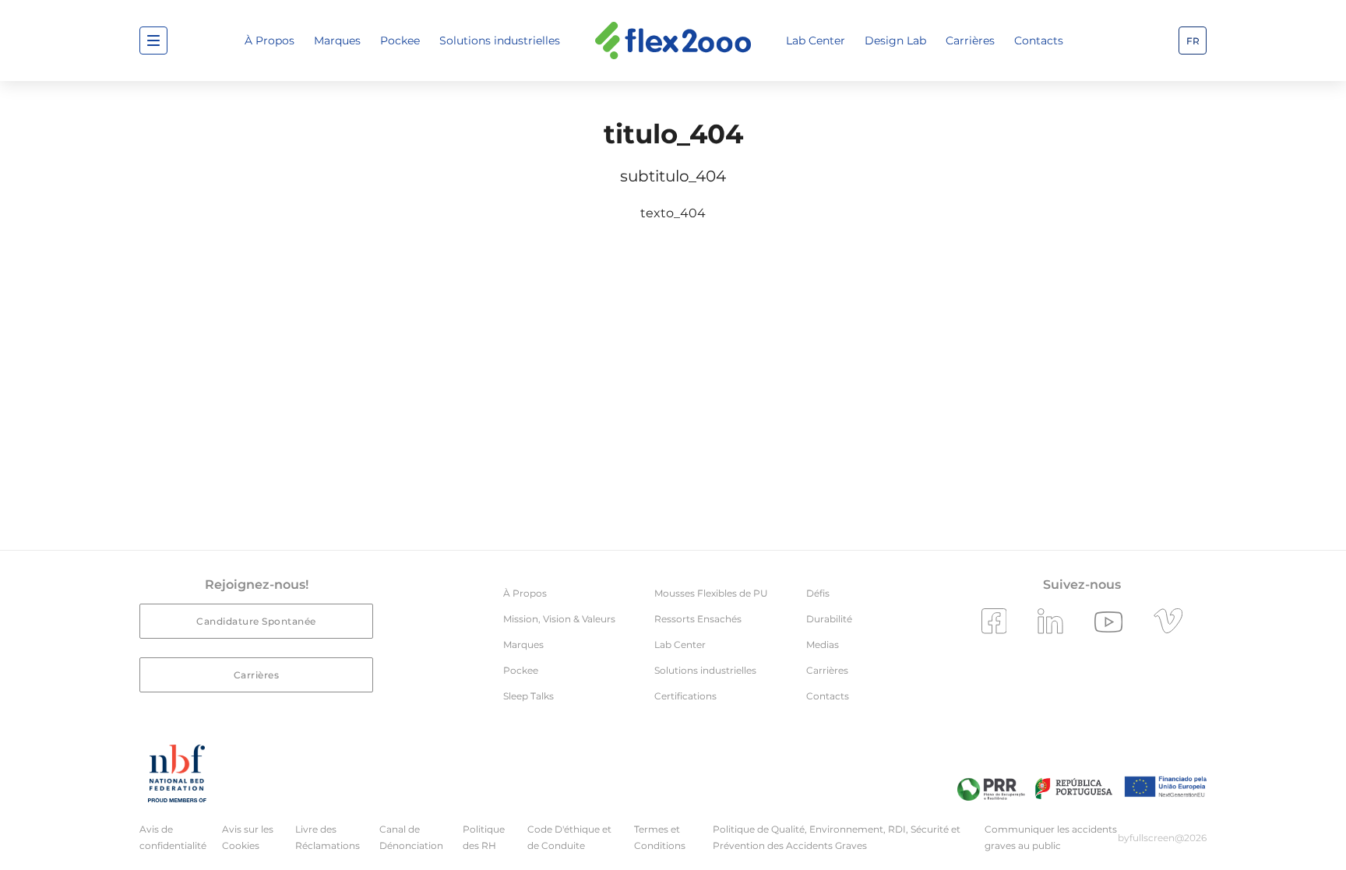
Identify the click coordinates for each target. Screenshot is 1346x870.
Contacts (1038, 40)
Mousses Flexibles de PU (711, 593)
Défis (818, 593)
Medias (822, 644)
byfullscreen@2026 (1162, 838)
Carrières (970, 40)
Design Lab (895, 40)
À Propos (269, 40)
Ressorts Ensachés (698, 619)
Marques (337, 40)
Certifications (685, 696)
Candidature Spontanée (256, 621)
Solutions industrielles (499, 40)
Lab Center (815, 40)
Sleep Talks (528, 696)
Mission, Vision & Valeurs (559, 619)
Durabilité (829, 619)
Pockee (400, 40)
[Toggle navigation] (153, 40)
